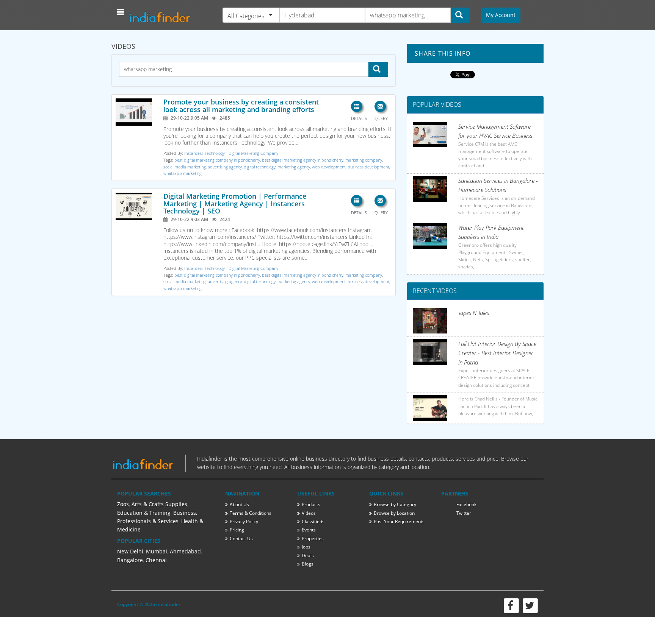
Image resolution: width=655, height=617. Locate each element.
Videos (309, 513)
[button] (121, 12)
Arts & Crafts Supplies (159, 504)
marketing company (363, 160)
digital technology (260, 167)
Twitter (463, 513)
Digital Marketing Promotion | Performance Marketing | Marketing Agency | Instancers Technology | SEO (234, 204)
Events (309, 530)
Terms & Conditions (250, 513)
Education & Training (144, 512)
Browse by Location (394, 513)
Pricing (237, 530)
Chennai (156, 560)
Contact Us (241, 538)
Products (311, 504)
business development (368, 167)
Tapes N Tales (473, 312)
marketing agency (293, 167)
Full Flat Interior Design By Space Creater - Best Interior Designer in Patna (497, 353)
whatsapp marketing (182, 173)
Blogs (307, 564)
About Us (239, 504)
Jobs (306, 547)
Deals (308, 555)
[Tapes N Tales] (430, 321)
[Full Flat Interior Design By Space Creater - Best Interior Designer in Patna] (430, 352)
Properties (313, 538)
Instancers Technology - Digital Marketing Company (231, 153)
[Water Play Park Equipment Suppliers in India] (430, 236)
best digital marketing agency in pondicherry (302, 160)
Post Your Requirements (399, 521)
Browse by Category (395, 504)
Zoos (123, 504)
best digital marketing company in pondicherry (217, 160)
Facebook (466, 504)
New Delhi (130, 551)
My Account (501, 15)
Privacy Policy (244, 521)
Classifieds (313, 521)
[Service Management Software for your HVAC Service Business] (430, 135)
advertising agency (225, 167)
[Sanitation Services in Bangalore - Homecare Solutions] (430, 189)
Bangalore (130, 560)
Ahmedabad (185, 551)
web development (329, 167)
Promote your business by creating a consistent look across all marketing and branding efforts (241, 105)
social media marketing (184, 167)
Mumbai (156, 551)
